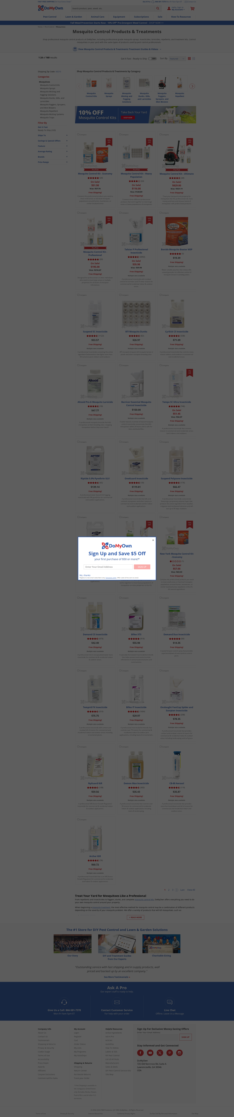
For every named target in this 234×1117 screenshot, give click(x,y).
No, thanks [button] (84, 575)
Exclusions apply (111, 578)
